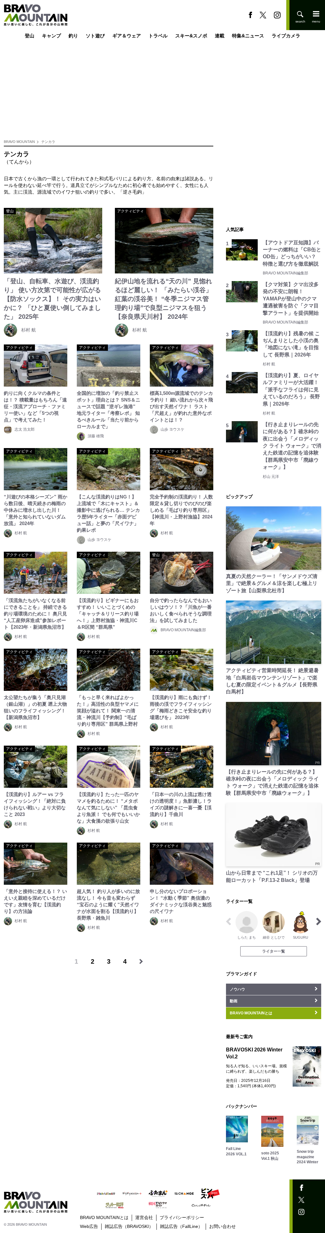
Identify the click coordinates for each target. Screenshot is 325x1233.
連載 (219, 35)
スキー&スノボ (191, 35)
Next (318, 921)
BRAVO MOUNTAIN (19, 142)
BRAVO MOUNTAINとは (104, 1217)
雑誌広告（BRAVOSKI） (129, 1226)
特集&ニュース (248, 35)
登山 (29, 35)
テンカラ (48, 142)
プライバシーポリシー (182, 1217)
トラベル (158, 35)
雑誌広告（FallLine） (181, 1226)
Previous (228, 921)
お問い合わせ (222, 1226)
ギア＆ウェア (126, 35)
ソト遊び (95, 35)
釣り (73, 35)
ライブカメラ (286, 35)
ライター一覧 (273, 951)
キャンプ (51, 35)
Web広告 (89, 1226)
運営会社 (144, 1217)
